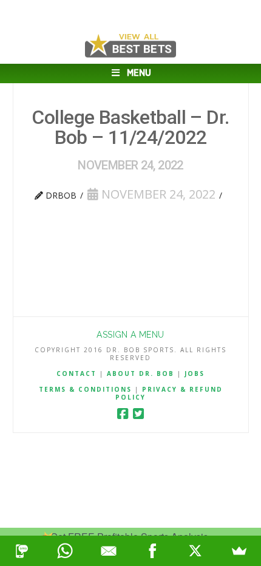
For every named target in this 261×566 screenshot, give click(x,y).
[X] (196, 551)
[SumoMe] (239, 551)
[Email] (108, 551)
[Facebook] (122, 413)
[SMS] (22, 551)
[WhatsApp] (65, 551)
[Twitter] (138, 413)
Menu (139, 73)
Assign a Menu (130, 334)
